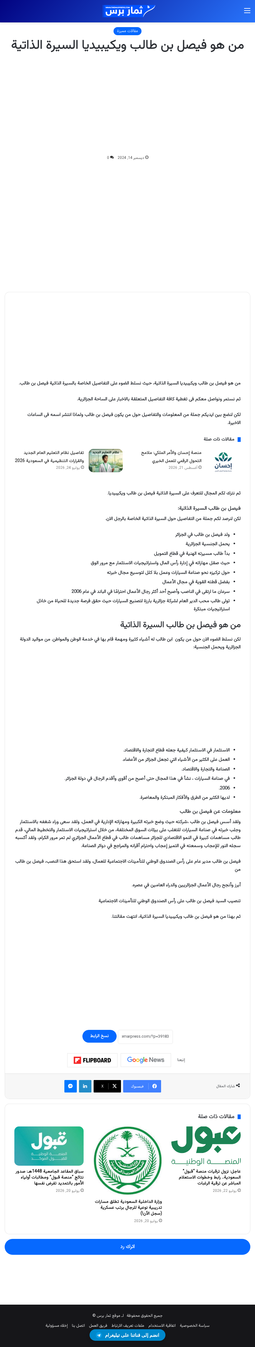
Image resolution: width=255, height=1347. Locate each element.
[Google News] (146, 1060)
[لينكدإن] (85, 1086)
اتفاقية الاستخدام (162, 1326)
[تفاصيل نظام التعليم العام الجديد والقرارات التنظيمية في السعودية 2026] (106, 460)
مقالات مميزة (127, 31)
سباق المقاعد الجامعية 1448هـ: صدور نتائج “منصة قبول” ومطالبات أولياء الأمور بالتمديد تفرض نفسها (50, 1177)
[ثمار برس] (127, 11)
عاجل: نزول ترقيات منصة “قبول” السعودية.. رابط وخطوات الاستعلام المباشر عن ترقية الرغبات (210, 1177)
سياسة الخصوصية (195, 1326)
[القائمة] (247, 14)
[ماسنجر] (70, 1086)
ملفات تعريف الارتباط (127, 1326)
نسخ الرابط (99, 1036)
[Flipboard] (92, 1060)
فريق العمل (98, 1326)
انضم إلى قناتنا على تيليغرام (132, 1335)
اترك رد (127, 1247)
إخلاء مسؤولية (56, 1326)
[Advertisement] (127, 104)
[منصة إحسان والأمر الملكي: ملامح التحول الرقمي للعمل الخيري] (223, 462)
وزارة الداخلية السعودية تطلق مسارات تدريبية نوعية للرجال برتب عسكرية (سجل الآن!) (128, 1207)
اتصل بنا (78, 1326)
